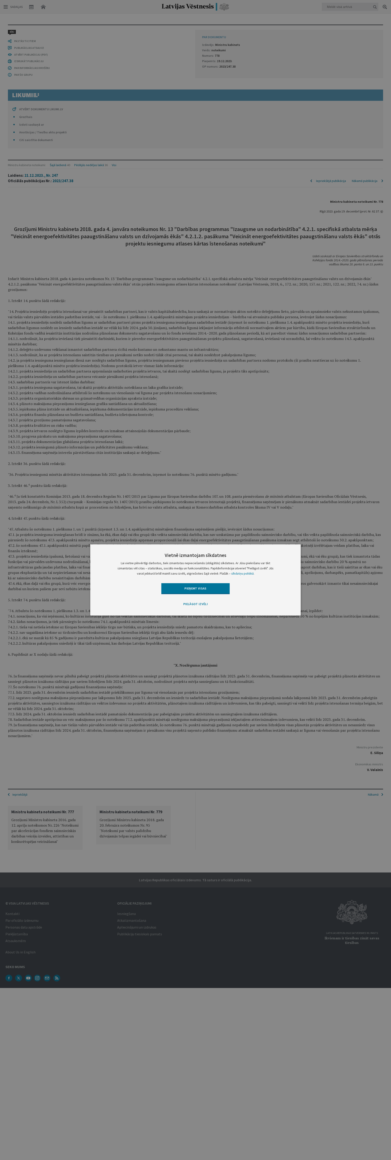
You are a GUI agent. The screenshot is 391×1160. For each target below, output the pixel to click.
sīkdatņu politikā (242, 574)
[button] (195, 604)
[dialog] (195, 579)
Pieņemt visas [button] (195, 588)
